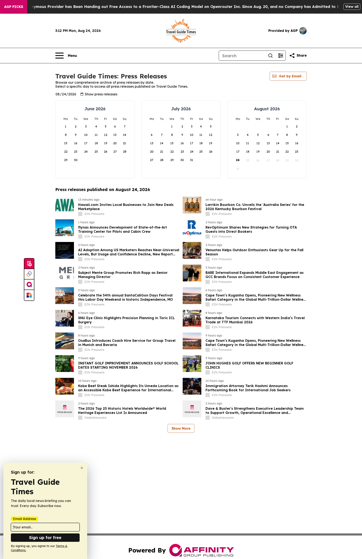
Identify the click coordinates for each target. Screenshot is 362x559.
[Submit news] (29, 264)
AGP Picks (13, 7)
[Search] (270, 55)
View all (351, 6)
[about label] (80, 214)
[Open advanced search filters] (280, 55)
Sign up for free (45, 537)
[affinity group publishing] (29, 285)
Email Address (24, 519)
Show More (181, 428)
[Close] (82, 468)
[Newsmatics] (29, 295)
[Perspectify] (29, 274)
